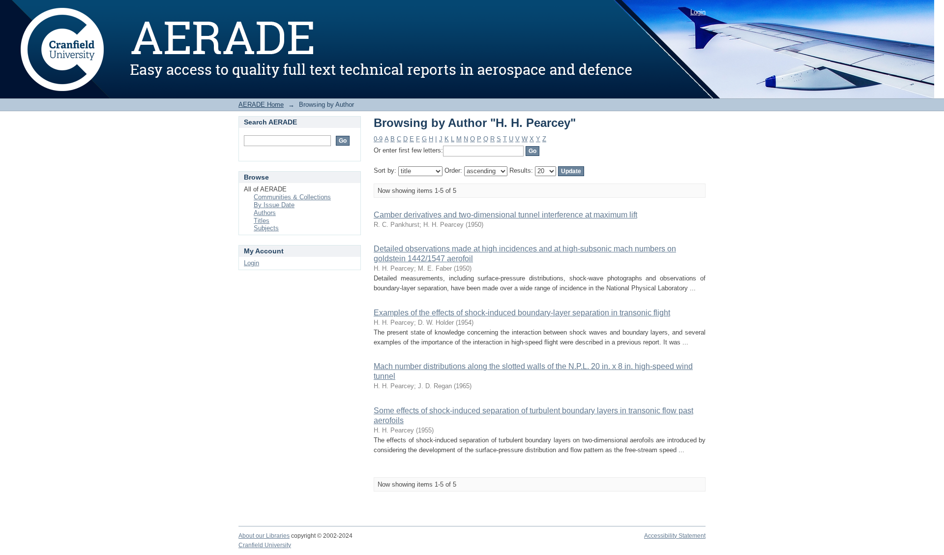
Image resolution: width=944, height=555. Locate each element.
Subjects (266, 228)
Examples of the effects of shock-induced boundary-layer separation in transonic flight (522, 312)
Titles (261, 220)
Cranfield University (264, 545)
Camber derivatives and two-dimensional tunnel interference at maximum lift (505, 215)
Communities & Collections (292, 197)
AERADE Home (261, 104)
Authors (265, 212)
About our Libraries (264, 535)
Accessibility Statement (675, 535)
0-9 (378, 139)
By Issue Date (274, 205)
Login (698, 12)
